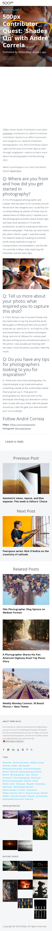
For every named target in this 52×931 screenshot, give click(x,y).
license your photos (21, 763)
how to (6, 772)
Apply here (15, 170)
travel (36, 781)
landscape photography (13, 769)
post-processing (33, 793)
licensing (7, 766)
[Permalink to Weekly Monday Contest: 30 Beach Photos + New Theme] (26, 698)
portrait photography (32, 769)
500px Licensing (38, 763)
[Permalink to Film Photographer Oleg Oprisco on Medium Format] (26, 604)
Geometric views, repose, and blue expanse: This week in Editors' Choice (25, 500)
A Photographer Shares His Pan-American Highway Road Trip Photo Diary (24, 658)
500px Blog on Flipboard (14, 741)
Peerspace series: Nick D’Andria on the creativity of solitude (26, 553)
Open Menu (13, 3)
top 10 (22, 793)
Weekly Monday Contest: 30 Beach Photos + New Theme (23, 705)
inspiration (8, 763)
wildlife (6, 796)
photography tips (18, 775)
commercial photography (13, 781)
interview (29, 799)
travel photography (22, 778)
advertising (41, 784)
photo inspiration (10, 790)
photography (25, 766)
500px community (10, 793)
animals (45, 793)
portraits (14, 772)
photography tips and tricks (30, 772)
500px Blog (11, 9)
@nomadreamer (23, 428)
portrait (28, 781)
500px (15, 766)
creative (22, 790)
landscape (21, 784)
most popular (42, 796)
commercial (8, 778)
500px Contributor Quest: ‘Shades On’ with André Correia (25, 30)
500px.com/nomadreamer (22, 424)
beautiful (31, 784)
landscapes (36, 778)
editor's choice (9, 784)
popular (32, 796)
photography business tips (14, 799)
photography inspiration (24, 787)
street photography (18, 796)
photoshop (8, 787)
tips (28, 775)
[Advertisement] (26, 99)
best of (6, 775)
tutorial (35, 775)
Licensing (7, 133)
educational (32, 790)
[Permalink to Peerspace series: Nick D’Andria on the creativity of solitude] (26, 546)
